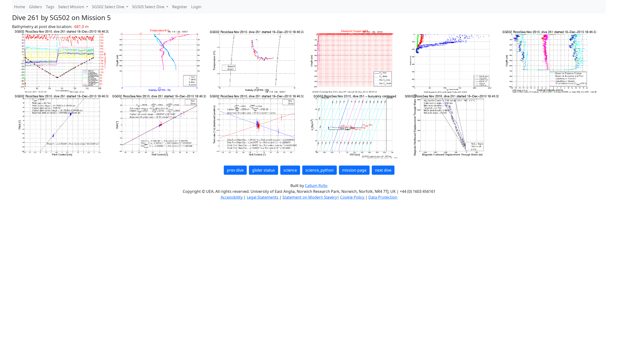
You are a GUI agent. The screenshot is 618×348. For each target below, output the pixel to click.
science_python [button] (319, 170)
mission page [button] (354, 170)
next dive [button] (383, 170)
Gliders (35, 6)
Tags (50, 6)
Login (196, 6)
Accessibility (232, 197)
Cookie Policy (352, 197)
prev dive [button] (235, 170)
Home (19, 6)
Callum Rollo (316, 185)
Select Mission (71, 6)
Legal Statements (263, 197)
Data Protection (382, 197)
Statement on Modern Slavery (309, 197)
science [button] (290, 170)
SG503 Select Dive (148, 6)
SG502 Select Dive (108, 6)
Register (179, 6)
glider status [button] (263, 170)
